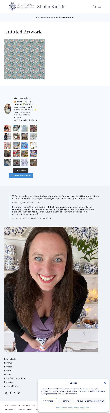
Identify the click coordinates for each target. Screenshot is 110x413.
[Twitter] (14, 393)
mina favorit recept (14, 378)
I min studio (10, 358)
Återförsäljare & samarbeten (20, 406)
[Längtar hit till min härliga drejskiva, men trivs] (16, 128)
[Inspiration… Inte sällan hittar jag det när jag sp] (33, 162)
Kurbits (8, 366)
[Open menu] (99, 7)
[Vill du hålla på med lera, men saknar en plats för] (33, 145)
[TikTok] (19, 393)
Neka (66, 401)
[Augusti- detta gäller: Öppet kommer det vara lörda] (24, 128)
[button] (104, 383)
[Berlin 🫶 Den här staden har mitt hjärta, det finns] (7, 153)
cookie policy (61, 408)
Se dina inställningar (91, 401)
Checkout (10, 409)
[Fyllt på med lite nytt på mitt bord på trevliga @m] (24, 136)
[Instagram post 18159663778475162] (16, 136)
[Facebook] (10, 393)
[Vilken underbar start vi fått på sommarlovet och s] (24, 162)
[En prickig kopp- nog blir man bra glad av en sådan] (7, 128)
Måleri (7, 374)
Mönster (8, 382)
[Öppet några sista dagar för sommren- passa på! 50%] (16, 162)
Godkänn (49, 401)
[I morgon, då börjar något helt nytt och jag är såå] (33, 128)
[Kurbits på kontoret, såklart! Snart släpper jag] (7, 162)
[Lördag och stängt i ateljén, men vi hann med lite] (24, 153)
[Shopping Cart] (94, 7)
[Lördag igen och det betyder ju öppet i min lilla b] (7, 136)
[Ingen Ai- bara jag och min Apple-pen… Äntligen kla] (7, 145)
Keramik (8, 362)
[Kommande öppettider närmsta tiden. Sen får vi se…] (33, 136)
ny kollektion (11, 386)
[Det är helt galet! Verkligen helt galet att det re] (16, 145)
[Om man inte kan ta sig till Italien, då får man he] (24, 145)
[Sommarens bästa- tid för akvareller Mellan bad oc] (16, 153)
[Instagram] (6, 393)
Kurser (7, 370)
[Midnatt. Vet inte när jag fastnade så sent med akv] (33, 153)
